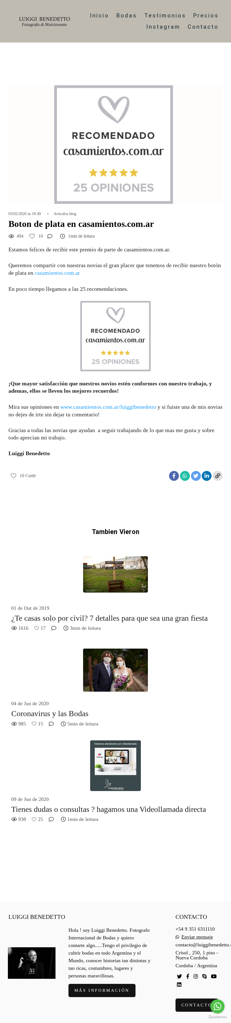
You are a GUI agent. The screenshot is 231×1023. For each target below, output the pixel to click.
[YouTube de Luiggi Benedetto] (214, 976)
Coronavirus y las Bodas (49, 713)
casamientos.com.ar (57, 273)
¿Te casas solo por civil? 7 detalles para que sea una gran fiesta (109, 618)
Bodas (126, 15)
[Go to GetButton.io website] (217, 1017)
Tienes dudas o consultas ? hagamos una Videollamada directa (108, 809)
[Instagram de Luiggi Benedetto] (196, 976)
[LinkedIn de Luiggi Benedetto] (179, 984)
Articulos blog (65, 214)
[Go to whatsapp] (217, 1006)
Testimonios (165, 15)
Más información (102, 990)
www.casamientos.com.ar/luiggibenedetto (108, 407)
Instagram (163, 26)
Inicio (99, 15)
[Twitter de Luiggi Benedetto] (179, 976)
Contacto (203, 26)
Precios (206, 15)
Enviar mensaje (197, 936)
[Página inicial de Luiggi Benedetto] (44, 21)
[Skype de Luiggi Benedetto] (204, 976)
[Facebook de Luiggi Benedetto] (187, 976)
